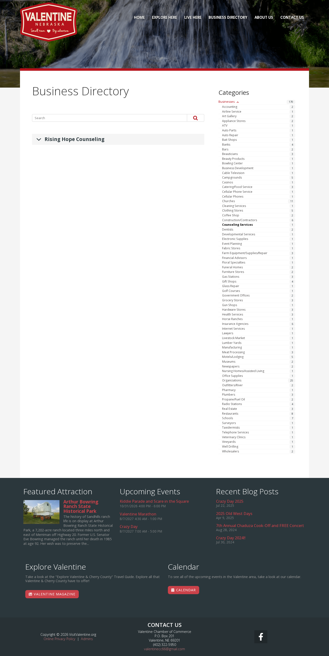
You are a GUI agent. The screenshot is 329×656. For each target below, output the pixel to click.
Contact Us (292, 17)
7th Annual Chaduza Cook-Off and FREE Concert (260, 525)
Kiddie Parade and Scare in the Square (154, 501)
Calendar (185, 590)
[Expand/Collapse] (237, 102)
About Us (264, 17)
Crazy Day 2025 (229, 501)
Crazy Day (129, 526)
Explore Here (164, 17)
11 (291, 201)
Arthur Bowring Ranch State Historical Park (41, 512)
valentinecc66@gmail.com (164, 649)
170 (291, 101)
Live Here (192, 17)
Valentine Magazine (54, 594)
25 (291, 380)
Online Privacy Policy (59, 639)
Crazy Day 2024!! (230, 537)
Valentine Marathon (138, 514)
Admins (87, 639)
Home (139, 17)
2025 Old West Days (234, 513)
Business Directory (228, 17)
